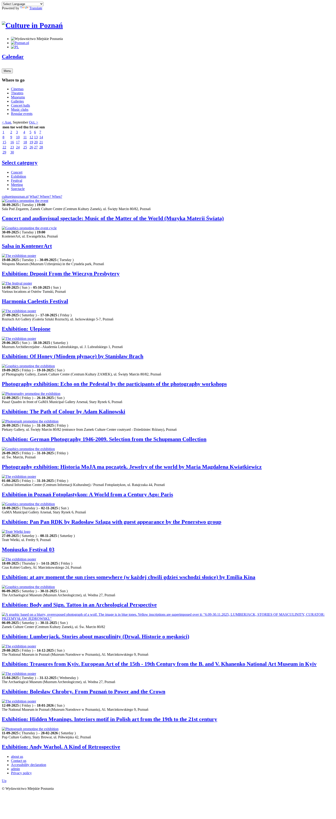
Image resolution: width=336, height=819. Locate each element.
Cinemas (17, 89)
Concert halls (20, 105)
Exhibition (18, 176)
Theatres (17, 93)
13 (36, 137)
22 (4, 147)
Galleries (17, 101)
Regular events (21, 114)
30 (12, 152)
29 (4, 152)
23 (12, 147)
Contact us (18, 761)
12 (31, 137)
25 (25, 147)
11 (25, 137)
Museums (18, 97)
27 (36, 147)
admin (15, 769)
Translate (35, 8)
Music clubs (19, 109)
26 (31, 147)
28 (41, 147)
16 (12, 142)
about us (17, 756)
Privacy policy (21, 773)
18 (25, 142)
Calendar (13, 57)
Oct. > (33, 122)
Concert (16, 172)
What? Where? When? (45, 196)
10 (18, 137)
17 (18, 142)
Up (4, 781)
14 (41, 137)
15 (4, 142)
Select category (19, 163)
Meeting (17, 185)
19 (31, 142)
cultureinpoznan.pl (15, 196)
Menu (7, 71)
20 (36, 142)
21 (41, 142)
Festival (16, 180)
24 (18, 147)
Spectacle (18, 189)
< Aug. (7, 122)
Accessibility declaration (28, 765)
